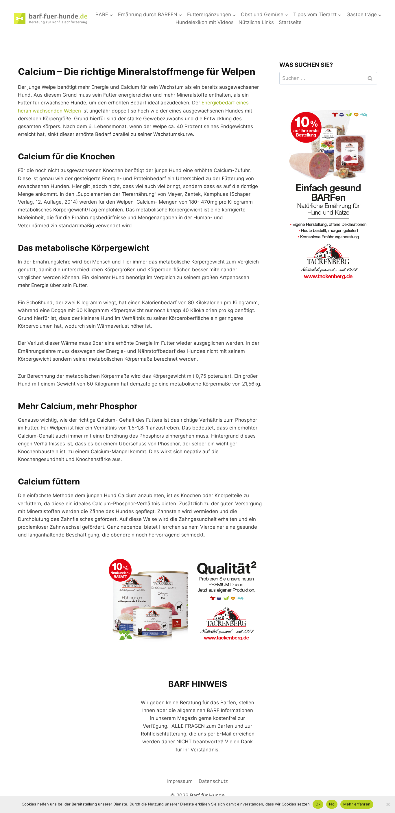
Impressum (180, 781)
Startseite (290, 22)
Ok (318, 804)
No (332, 804)
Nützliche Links (256, 22)
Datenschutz (213, 781)
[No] (388, 804)
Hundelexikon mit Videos (205, 22)
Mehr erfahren (356, 804)
